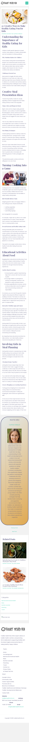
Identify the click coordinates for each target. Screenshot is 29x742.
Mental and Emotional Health (9, 600)
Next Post (14, 531)
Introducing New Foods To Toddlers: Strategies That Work (14, 560)
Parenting (4, 607)
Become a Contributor (8, 686)
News (3, 603)
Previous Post (14, 528)
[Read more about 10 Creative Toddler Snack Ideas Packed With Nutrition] (14, 575)
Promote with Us (6, 684)
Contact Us (6, 667)
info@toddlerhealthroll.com (16, 707)
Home (4, 652)
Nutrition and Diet (6, 33)
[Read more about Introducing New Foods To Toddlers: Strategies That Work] (14, 550)
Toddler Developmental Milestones (12, 690)
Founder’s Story (6, 677)
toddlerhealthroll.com (10, 698)
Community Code (7, 679)
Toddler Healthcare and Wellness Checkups (14, 688)
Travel (3, 609)
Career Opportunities (8, 681)
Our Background (7, 654)
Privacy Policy (7, 669)
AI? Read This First (8, 671)
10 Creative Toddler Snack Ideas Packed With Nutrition (13, 585)
